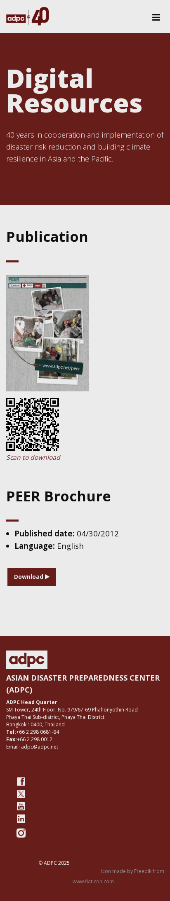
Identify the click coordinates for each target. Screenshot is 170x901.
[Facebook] (21, 781)
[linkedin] (21, 818)
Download (29, 576)
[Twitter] (21, 794)
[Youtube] (21, 806)
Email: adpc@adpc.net (32, 746)
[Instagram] (21, 833)
